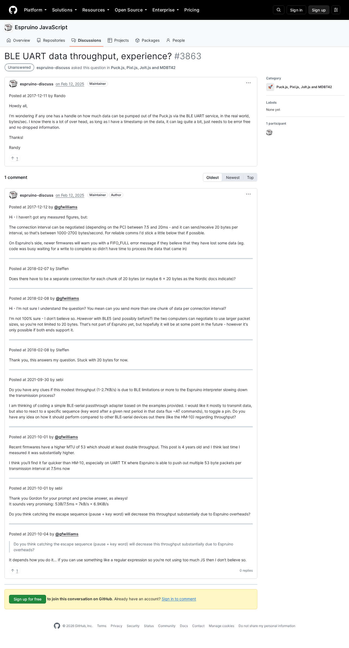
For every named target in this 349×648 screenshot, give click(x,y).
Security (133, 626)
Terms (101, 626)
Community (167, 626)
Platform (33, 10)
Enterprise (163, 10)
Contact (198, 626)
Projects (121, 40)
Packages (151, 40)
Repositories (54, 40)
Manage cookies (221, 626)
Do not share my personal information (267, 626)
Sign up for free (27, 599)
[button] (248, 83)
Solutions (62, 10)
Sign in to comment (179, 598)
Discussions (89, 40)
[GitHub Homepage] (57, 625)
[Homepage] (13, 9)
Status (149, 626)
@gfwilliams (65, 207)
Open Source (129, 10)
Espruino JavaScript (41, 27)
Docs (184, 626)
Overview (21, 40)
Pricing (191, 10)
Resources (93, 10)
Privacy (116, 626)
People (179, 40)
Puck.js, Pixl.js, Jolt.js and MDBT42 (143, 67)
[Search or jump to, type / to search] (278, 9)
